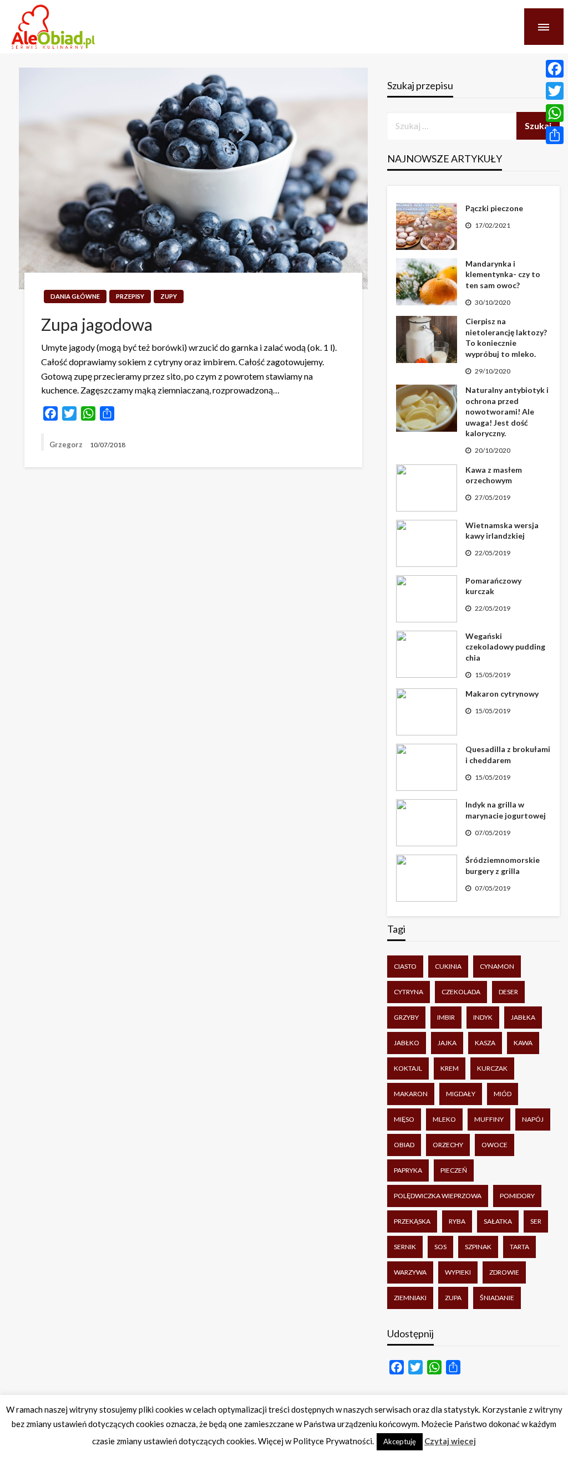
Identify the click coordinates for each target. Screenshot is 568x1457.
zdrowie (504, 1272)
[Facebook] (555, 69)
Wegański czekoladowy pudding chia (505, 646)
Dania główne (75, 296)
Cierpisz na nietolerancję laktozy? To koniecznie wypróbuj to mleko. (506, 337)
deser (508, 992)
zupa (453, 1298)
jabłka (523, 1017)
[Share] (555, 135)
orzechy (448, 1145)
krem (449, 1068)
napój (533, 1119)
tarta (519, 1247)
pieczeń (453, 1170)
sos (440, 1247)
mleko (444, 1119)
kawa (523, 1043)
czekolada (461, 992)
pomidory (517, 1196)
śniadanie (497, 1298)
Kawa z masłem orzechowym (493, 475)
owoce (494, 1145)
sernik (405, 1247)
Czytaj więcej (450, 1441)
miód (502, 1094)
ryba (457, 1221)
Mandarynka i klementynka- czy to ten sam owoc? (502, 274)
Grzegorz (66, 444)
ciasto (405, 966)
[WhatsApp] (555, 113)
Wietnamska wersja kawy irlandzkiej (502, 530)
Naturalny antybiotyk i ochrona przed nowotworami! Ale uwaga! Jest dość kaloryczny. (507, 411)
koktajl (408, 1068)
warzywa (410, 1272)
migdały (460, 1094)
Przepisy (130, 296)
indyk (483, 1017)
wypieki (458, 1272)
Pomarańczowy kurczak (493, 586)
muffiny (489, 1119)
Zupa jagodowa (97, 324)
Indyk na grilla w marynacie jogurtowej (505, 810)
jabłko (406, 1043)
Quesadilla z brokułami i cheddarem (507, 754)
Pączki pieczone (494, 208)
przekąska (412, 1221)
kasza (485, 1043)
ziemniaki (410, 1298)
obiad (404, 1145)
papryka (408, 1170)
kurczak (492, 1068)
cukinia (448, 966)
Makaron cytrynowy (502, 693)
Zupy (168, 296)
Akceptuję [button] (399, 1441)
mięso (404, 1119)
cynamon (497, 966)
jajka (447, 1043)
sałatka (498, 1221)
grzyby (406, 1017)
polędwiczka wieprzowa (437, 1196)
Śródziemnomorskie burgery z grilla (502, 865)
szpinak (478, 1247)
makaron (411, 1094)
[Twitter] (555, 91)
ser (535, 1221)
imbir (446, 1017)
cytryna (408, 992)
